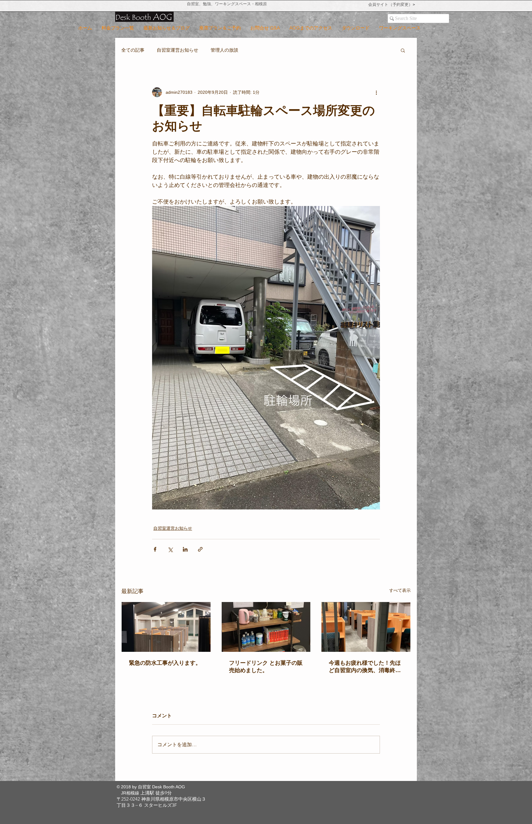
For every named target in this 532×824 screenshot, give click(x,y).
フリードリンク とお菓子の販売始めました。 (266, 666)
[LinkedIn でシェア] (185, 549)
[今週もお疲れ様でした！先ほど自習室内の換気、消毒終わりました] (365, 627)
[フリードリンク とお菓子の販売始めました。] (266, 627)
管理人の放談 (224, 50)
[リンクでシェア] (200, 549)
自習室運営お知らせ (177, 50)
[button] (403, 50)
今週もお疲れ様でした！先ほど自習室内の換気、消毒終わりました (365, 667)
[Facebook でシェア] (155, 549)
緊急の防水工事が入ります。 (165, 663)
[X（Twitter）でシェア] (170, 549)
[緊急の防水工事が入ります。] (166, 627)
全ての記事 (132, 50)
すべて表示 (400, 590)
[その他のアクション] (376, 92)
